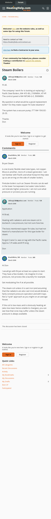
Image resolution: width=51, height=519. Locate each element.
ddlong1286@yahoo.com (17, 77)
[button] (47, 70)
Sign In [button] (18, 144)
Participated (6, 388)
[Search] (43, 8)
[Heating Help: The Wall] (18, 8)
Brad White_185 (14, 155)
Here (14, 29)
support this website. (33, 61)
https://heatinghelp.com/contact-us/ (17, 42)
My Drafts (25, 381)
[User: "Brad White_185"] (4, 156)
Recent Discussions (9, 368)
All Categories (7, 365)
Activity (5, 371)
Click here (7, 50)
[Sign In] (47, 8)
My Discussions (8, 378)
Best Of (5, 385)
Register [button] (32, 144)
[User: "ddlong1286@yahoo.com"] (4, 78)
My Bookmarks (25, 375)
